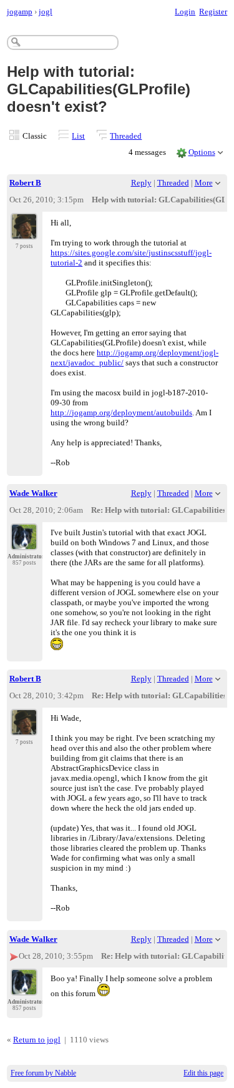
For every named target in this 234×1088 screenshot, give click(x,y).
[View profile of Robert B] (24, 232)
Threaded (126, 136)
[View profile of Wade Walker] (24, 542)
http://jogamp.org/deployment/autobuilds (121, 412)
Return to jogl (37, 1039)
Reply (141, 182)
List (78, 136)
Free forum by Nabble (43, 1073)
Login (185, 11)
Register (213, 11)
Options (201, 152)
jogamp (19, 11)
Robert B (25, 182)
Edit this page (203, 1073)
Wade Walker (33, 493)
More (204, 182)
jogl (45, 11)
